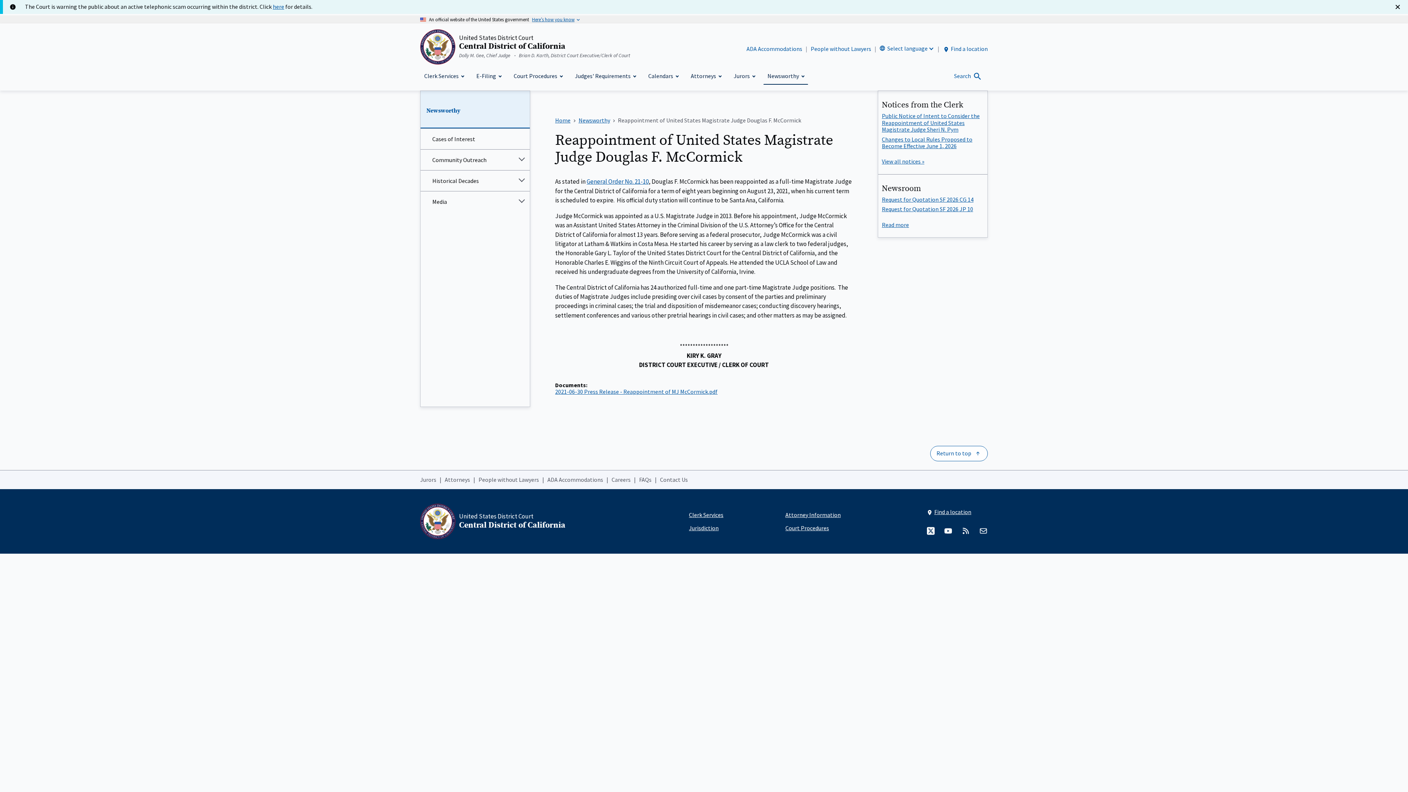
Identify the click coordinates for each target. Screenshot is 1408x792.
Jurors (428, 479)
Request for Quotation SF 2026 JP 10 (927, 209)
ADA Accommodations (774, 48)
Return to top (953, 453)
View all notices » (903, 161)
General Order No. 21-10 (618, 181)
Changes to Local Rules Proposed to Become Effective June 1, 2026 (927, 143)
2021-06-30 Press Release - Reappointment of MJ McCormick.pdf (636, 391)
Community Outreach (459, 160)
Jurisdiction (704, 528)
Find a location (969, 48)
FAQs (645, 479)
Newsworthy (443, 111)
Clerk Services (706, 514)
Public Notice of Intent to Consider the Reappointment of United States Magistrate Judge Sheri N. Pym (931, 122)
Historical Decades (455, 180)
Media (439, 201)
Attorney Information (813, 514)
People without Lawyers (841, 48)
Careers (621, 479)
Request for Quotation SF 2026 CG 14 (927, 199)
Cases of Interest (453, 139)
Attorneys (457, 479)
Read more (895, 224)
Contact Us (674, 479)
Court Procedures (807, 528)
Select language (907, 48)
